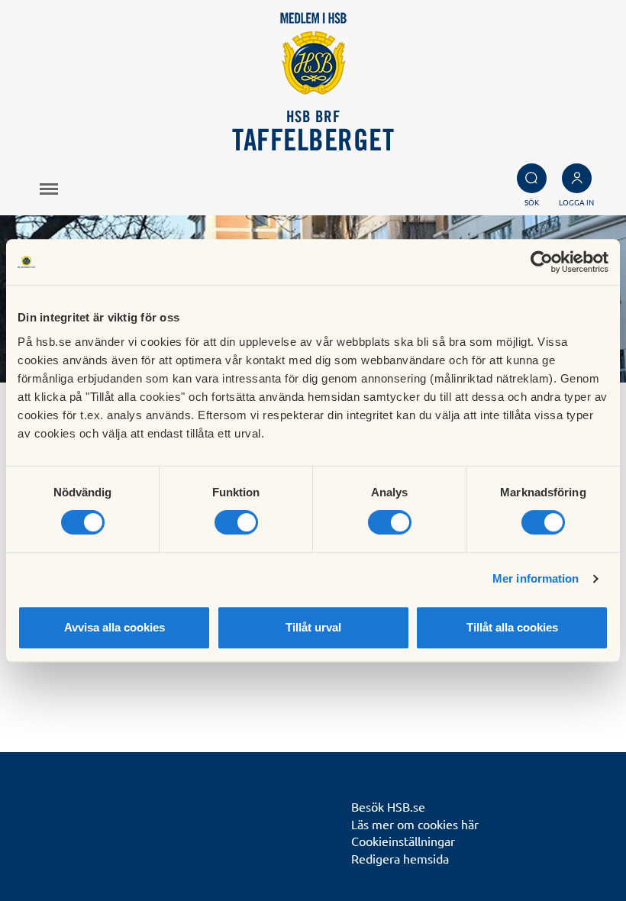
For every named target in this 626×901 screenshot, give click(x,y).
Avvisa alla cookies (114, 627)
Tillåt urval (313, 627)
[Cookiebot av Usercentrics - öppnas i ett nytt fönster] (541, 261)
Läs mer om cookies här (415, 824)
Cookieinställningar (403, 840)
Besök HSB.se (388, 806)
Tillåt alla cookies (512, 627)
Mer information (535, 578)
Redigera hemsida (400, 858)
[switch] (236, 522)
